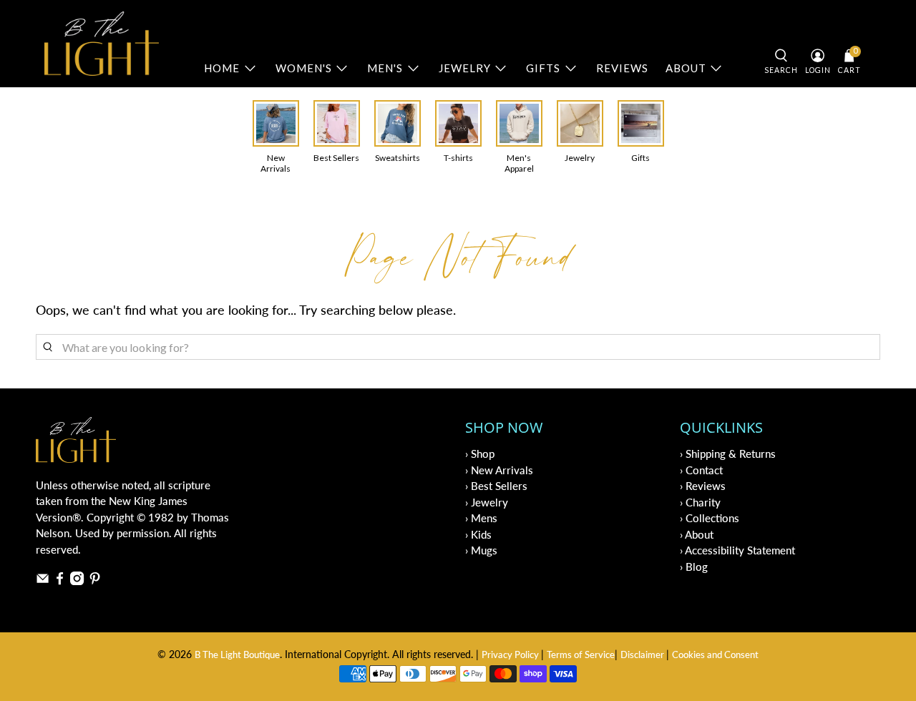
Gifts (543, 68)
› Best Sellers (496, 485)
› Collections (709, 517)
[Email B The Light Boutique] (42, 580)
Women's (304, 68)
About (686, 68)
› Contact (701, 470)
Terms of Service (581, 654)
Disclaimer (643, 654)
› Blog (694, 566)
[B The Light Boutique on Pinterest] (95, 580)
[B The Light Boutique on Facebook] (60, 580)
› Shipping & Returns (728, 453)
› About (696, 534)
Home (222, 68)
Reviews (622, 68)
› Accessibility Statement (737, 550)
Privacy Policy (511, 654)
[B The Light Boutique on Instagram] (77, 580)
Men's (385, 68)
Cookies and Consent (715, 654)
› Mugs (481, 550)
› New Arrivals (499, 470)
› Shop (479, 453)
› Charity (700, 502)
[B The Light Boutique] (101, 43)
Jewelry (465, 68)
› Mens (481, 517)
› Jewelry (486, 502)
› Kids (478, 534)
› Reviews (703, 485)
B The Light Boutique (237, 654)
